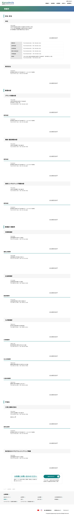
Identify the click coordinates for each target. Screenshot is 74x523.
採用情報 (69, 3)
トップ (5, 489)
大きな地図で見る (52, 37)
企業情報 (58, 3)
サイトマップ (65, 510)
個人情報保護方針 (47, 510)
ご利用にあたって (57, 510)
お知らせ (63, 3)
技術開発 (53, 3)
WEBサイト (12, 417)
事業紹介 (47, 3)
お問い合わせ (68, 1)
